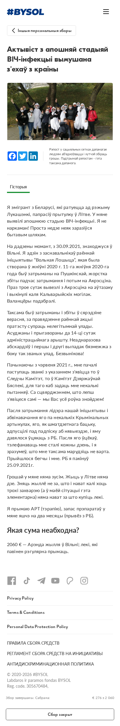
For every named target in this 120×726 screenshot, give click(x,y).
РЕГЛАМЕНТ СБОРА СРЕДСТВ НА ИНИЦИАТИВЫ (55, 653)
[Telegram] (41, 580)
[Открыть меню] (106, 11)
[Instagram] (84, 580)
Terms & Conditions (26, 612)
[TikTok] (26, 580)
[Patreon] (69, 580)
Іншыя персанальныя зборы (45, 30)
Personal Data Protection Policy (37, 627)
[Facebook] (11, 580)
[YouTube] (55, 580)
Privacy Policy (20, 598)
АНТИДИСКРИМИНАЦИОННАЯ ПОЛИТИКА (50, 664)
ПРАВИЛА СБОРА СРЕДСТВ (33, 643)
